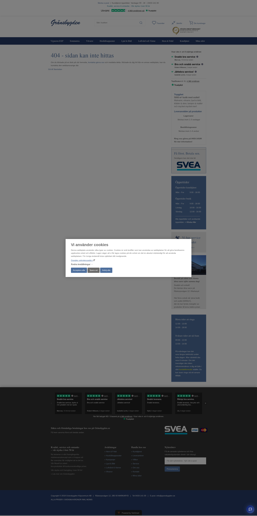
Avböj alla (106, 270)
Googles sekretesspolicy (82, 260)
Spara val (94, 270)
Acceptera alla (79, 270)
